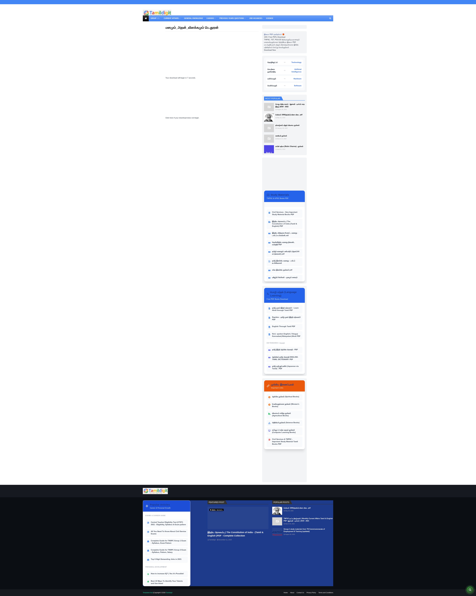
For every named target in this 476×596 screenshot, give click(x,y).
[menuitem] (146, 18)
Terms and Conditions (325, 593)
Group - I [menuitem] (154, 18)
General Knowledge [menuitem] (193, 18)
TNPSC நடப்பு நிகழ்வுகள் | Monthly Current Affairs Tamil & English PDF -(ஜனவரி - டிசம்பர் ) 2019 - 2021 (308, 520)
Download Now (270, 50)
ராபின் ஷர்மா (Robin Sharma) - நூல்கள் (289, 146)
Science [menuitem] (269, 18)
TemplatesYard (148, 593)
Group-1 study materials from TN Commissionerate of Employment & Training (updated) (304, 530)
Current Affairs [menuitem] (171, 18)
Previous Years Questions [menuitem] (231, 18)
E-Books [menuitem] (210, 18)
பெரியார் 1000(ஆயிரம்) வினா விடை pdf (288, 115)
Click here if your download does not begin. (182, 118)
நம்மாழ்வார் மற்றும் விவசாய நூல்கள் (287, 125)
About (292, 593)
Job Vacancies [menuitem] (255, 18)
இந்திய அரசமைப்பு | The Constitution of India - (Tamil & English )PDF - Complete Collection (235, 534)
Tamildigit (212, 540)
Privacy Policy (311, 593)
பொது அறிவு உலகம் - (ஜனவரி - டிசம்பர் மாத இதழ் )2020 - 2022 (290, 105)
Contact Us (300, 593)
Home (286, 593)
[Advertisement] (288, 13)
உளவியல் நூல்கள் (281, 136)
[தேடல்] (470, 589)
